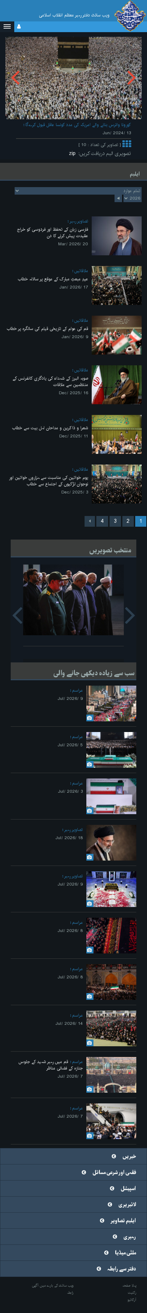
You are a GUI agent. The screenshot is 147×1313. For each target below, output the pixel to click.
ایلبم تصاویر (123, 1221)
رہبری (129, 1237)
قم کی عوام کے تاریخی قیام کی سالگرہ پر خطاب (47, 328)
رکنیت (132, 1293)
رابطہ (70, 1293)
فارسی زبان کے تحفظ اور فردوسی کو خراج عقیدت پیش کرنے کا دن (52, 232)
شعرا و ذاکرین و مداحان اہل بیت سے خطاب (50, 428)
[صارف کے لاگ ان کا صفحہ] (19, 26)
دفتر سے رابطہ (121, 1269)
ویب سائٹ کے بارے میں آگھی (53, 1285)
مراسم (77, 690)
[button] (7, 26)
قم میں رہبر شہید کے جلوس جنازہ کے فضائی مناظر (51, 1065)
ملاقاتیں (81, 270)
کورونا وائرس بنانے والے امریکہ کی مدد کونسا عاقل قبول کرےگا (78, 124)
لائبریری (127, 1205)
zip (73, 153)
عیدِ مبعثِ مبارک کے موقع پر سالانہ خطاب (53, 279)
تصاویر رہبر (79, 221)
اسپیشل (128, 1189)
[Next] (90, 521)
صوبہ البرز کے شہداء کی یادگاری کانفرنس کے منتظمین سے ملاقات (50, 381)
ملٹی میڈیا (125, 1253)
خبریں (129, 1157)
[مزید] (126, 144)
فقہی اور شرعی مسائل (114, 1173)
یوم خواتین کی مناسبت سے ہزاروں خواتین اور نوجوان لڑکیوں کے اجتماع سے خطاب (48, 480)
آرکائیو (131, 1300)
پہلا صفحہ (129, 1285)
